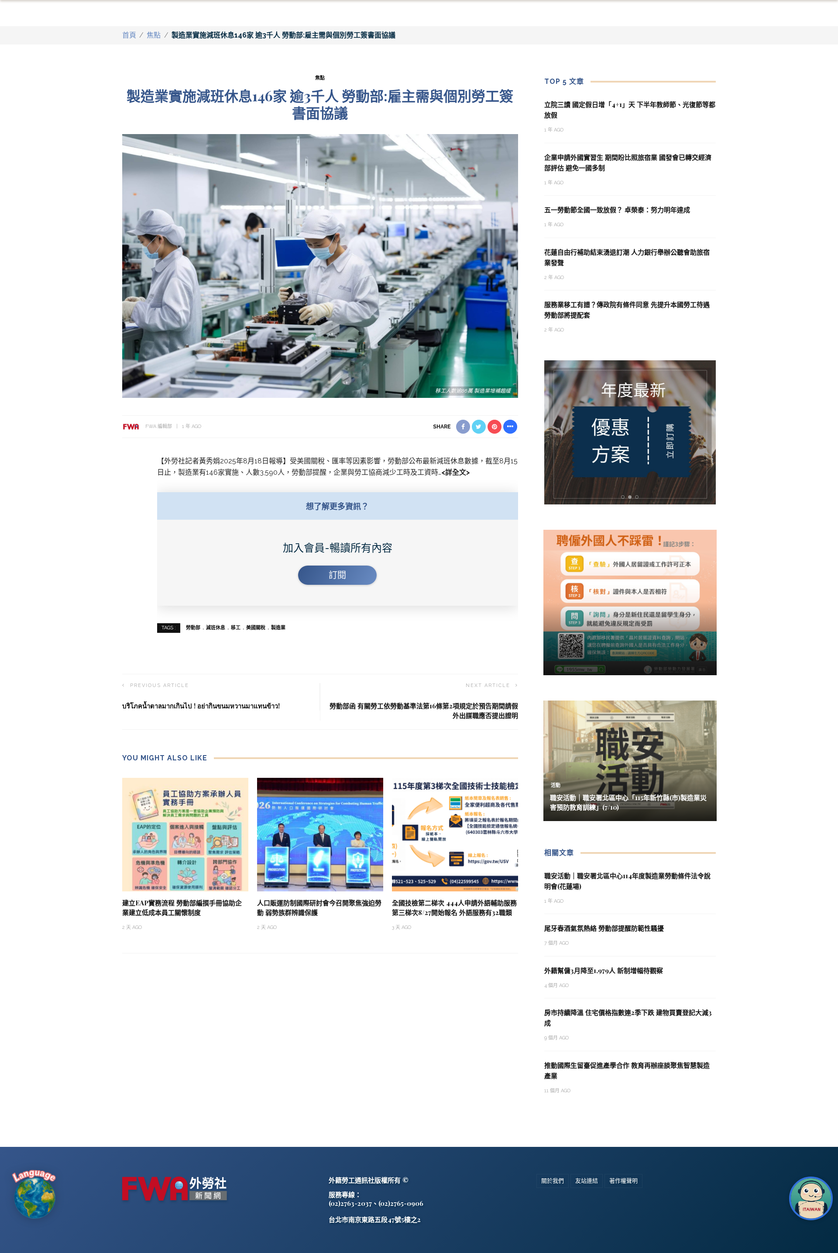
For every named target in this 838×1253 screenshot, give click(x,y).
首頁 (129, 35)
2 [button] (631, 497)
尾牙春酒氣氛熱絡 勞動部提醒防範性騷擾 (604, 928)
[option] (630, 432)
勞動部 (193, 628)
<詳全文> (455, 472)
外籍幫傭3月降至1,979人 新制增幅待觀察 (603, 970)
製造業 (278, 628)
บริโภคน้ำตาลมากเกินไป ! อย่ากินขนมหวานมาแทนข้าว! (201, 705)
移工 (235, 628)
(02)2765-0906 (400, 1203)
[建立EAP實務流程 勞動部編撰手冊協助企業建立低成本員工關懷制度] (185, 834)
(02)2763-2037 (350, 1203)
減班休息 (215, 628)
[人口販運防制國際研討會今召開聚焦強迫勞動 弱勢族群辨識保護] (320, 834)
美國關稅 (255, 628)
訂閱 (337, 575)
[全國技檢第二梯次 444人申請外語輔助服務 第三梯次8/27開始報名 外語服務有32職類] (455, 834)
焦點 (154, 35)
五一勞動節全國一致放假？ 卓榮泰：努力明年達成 (617, 209)
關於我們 (552, 1180)
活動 (555, 785)
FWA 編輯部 (158, 426)
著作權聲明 (623, 1180)
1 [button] (624, 497)
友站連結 (586, 1180)
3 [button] (638, 497)
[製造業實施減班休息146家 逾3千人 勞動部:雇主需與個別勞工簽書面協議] (320, 265)
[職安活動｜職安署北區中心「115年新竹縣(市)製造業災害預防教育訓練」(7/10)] (630, 760)
